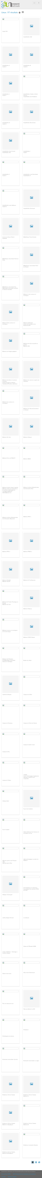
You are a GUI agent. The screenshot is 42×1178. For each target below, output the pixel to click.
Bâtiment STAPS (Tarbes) (29, 637)
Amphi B (25, 66)
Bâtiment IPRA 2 (6, 551)
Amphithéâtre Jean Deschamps (30, 174)
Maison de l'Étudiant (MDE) (29, 946)
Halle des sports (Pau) (7, 863)
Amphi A (4, 66)
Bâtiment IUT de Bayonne (29, 580)
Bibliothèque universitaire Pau (9, 286)
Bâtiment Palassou (27, 608)
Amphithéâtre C (6, 94)
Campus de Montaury (7, 723)
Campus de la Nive (27, 694)
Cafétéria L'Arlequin (6, 694)
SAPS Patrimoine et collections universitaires (24, 1174)
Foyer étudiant (5, 829)
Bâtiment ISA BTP (6, 581)
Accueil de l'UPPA (6, 1174)
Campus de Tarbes (6, 780)
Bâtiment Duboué (27, 437)
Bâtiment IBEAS (27, 458)
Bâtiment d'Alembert (28, 322)
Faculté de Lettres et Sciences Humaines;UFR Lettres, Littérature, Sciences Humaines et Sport (9, 384)
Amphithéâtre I (26, 151)
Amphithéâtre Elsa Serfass (29, 122)
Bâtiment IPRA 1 (27, 516)
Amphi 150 (4, 31)
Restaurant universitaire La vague (31, 1060)
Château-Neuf (5, 801)
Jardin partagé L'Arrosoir (8, 917)
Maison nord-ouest (6, 973)
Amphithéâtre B (27, 65)
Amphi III (4, 206)
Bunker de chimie (27, 660)
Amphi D (4, 124)
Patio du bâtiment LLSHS (29, 1009)
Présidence (26, 1029)
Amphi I (25, 152)
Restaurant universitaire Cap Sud (10, 1059)
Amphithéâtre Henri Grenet (8, 151)
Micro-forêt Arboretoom (29, 972)
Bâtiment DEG (26, 346)
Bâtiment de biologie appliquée (9, 351)
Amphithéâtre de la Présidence (30, 96)
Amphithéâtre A (6, 65)
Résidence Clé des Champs (8, 1094)
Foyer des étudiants (28, 808)
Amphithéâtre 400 (27, 36)
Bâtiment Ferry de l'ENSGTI (8, 458)
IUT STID (25, 890)
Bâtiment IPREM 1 (27, 551)
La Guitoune (26, 917)
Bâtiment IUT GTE (6, 604)
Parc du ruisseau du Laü (7, 1003)
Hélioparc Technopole (7, 894)
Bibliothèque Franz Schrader (29, 237)
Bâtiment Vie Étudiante (7, 659)
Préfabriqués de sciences (8, 1036)
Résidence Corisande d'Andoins (30, 1145)
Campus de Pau (6, 751)
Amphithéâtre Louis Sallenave (9, 205)
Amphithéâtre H (27, 175)
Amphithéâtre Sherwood (29, 208)
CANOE (25, 774)
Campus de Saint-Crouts (29, 744)
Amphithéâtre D (6, 122)
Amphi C (4, 95)
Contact (3, 1176)
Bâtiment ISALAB (6, 580)
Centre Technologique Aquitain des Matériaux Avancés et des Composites (31, 777)
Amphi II (4, 175)
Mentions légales (12, 1176)
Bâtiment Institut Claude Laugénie (10, 487)
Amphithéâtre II (6, 174)
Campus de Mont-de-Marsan (30, 723)
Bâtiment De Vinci (6, 437)
